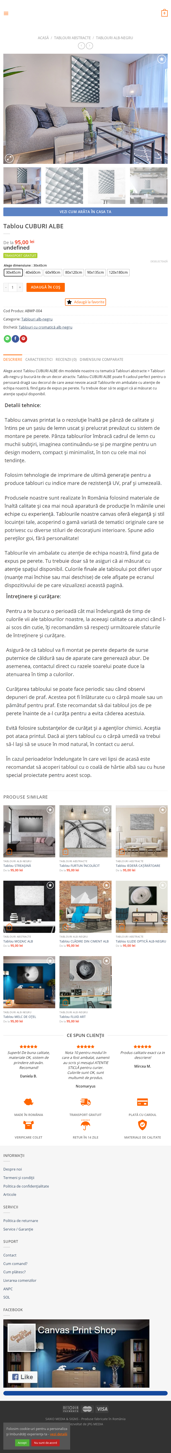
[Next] (159, 109)
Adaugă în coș (46, 287)
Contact (9, 1255)
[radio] (13, 272)
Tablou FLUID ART (72, 1017)
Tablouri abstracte (72, 37)
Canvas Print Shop (85, 10)
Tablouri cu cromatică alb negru (45, 327)
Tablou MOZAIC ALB (18, 941)
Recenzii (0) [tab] (66, 359)
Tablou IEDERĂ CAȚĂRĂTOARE (138, 866)
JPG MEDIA (95, 1424)
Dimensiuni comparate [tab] (101, 359)
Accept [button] (22, 1443)
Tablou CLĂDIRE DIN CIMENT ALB (84, 941)
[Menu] (6, 13)
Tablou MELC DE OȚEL (19, 1017)
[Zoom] (9, 158)
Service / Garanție (18, 1229)
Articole (9, 1194)
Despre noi (12, 1169)
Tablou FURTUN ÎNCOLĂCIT (79, 866)
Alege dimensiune (17, 265)
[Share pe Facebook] (15, 339)
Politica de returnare (20, 1220)
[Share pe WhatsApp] (7, 339)
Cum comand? (15, 1263)
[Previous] (12, 109)
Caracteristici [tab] (39, 359)
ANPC (8, 1288)
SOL (6, 1297)
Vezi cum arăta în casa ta (86, 211)
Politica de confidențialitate (26, 1186)
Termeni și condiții (18, 1177)
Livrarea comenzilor (20, 1280)
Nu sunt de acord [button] (45, 1443)
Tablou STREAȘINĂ (17, 866)
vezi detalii (58, 1434)
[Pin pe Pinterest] (23, 339)
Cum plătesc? (14, 1271)
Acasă (43, 37)
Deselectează (159, 261)
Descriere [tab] (12, 359)
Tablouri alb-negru (114, 37)
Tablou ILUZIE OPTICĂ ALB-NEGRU (141, 941)
